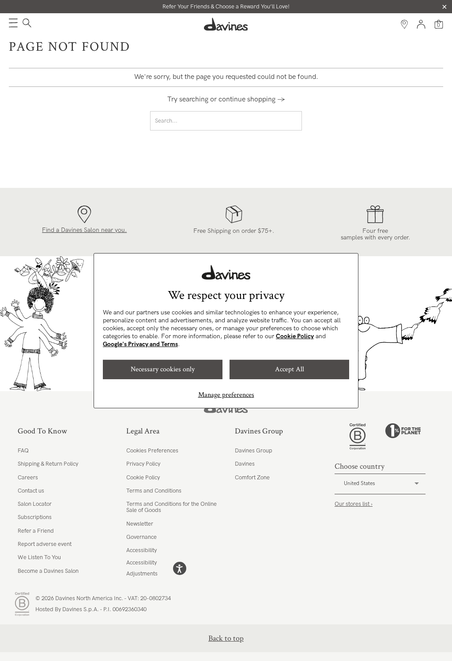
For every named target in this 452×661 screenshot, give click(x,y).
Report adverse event (45, 544)
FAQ (23, 450)
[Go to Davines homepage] (226, 24)
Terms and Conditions (153, 490)
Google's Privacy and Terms (140, 344)
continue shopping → (251, 99)
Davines (245, 463)
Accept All (289, 369)
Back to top (226, 638)
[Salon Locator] (404, 24)
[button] (13, 24)
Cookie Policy (295, 336)
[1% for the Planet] (403, 436)
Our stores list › (354, 504)
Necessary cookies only (163, 369)
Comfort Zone (252, 477)
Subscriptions (35, 517)
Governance (141, 537)
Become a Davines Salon (48, 571)
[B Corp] (357, 436)
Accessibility (141, 550)
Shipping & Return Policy (48, 463)
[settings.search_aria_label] (26, 24)
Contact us (31, 490)
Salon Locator (35, 504)
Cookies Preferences (152, 450)
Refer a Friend (36, 530)
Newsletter (139, 523)
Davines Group (253, 450)
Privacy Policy (143, 463)
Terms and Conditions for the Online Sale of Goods (171, 507)
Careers (28, 477)
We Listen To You (39, 557)
